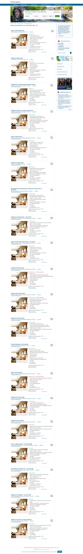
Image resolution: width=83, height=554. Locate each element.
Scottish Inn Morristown (17, 268)
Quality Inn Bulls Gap (17, 58)
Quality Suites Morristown (18, 293)
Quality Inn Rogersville (17, 162)
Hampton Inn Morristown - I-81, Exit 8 (21, 217)
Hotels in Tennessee (20, 23)
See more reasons (62, 52)
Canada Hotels (24, 4)
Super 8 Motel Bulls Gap (17, 30)
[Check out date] (37, 16)
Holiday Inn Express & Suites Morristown (22, 110)
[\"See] (70, 53)
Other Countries (34, 4)
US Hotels (15, 4)
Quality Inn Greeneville (17, 420)
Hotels (11, 23)
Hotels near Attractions (46, 4)
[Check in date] (29, 16)
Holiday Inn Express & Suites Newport (21, 519)
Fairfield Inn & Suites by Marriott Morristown (23, 84)
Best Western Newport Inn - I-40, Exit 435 (22, 468)
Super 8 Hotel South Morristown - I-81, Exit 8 (23, 241)
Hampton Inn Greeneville (17, 397)
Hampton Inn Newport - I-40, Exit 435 (21, 495)
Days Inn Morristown (16, 136)
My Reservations (58, 4)
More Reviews (44, 104)
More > (38, 47)
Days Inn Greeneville (16, 372)
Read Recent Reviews (32, 51)
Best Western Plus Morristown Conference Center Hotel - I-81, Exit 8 (27, 189)
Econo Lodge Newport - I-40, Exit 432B (21, 444)
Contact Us (67, 4)
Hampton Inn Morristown (17, 318)
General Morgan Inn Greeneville (19, 344)
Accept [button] (59, 551)
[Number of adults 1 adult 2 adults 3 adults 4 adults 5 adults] (51, 16)
